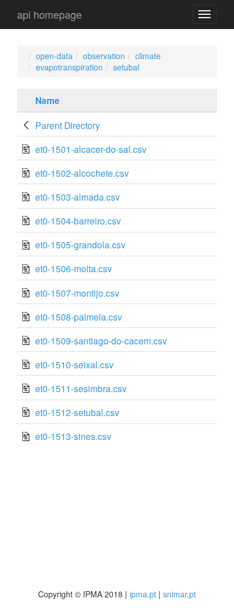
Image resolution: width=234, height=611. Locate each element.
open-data (54, 55)
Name (47, 100)
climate (148, 55)
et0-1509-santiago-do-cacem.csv (101, 340)
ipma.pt (142, 594)
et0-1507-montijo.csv (77, 292)
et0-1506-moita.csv (73, 268)
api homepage (49, 14)
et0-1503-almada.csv (77, 196)
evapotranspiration (69, 67)
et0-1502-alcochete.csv (82, 173)
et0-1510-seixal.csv (74, 364)
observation (104, 55)
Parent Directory (67, 125)
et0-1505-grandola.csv (80, 244)
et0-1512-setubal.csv (77, 412)
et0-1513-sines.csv (73, 436)
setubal (126, 67)
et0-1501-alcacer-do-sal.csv (91, 149)
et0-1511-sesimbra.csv (81, 388)
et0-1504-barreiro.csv (78, 220)
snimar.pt (179, 594)
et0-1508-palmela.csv (78, 316)
